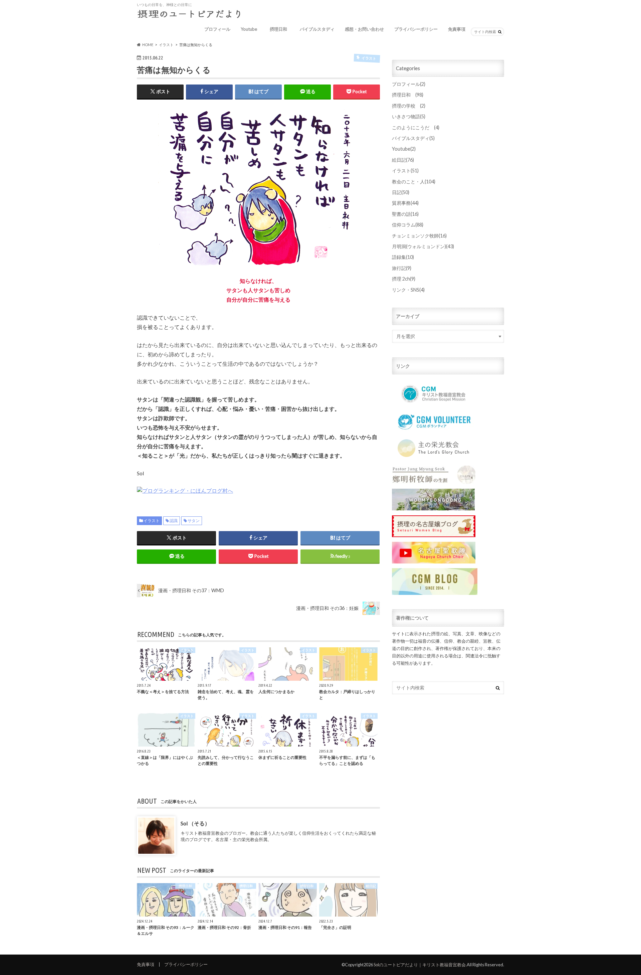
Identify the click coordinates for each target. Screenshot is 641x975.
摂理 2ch (403, 279)
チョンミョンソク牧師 (419, 235)
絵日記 (403, 160)
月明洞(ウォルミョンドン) (423, 246)
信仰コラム (407, 224)
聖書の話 (405, 214)
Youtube (249, 29)
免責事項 (456, 29)
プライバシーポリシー (416, 29)
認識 (174, 520)
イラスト (152, 520)
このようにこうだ (415, 127)
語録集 (403, 257)
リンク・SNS (408, 290)
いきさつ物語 (408, 116)
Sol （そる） (195, 823)
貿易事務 (405, 203)
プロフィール (217, 29)
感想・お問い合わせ (364, 29)
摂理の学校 (408, 106)
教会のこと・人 (413, 181)
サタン (194, 520)
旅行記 (401, 268)
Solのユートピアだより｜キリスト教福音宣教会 (420, 964)
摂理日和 (280, 29)
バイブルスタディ (317, 29)
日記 (400, 192)
